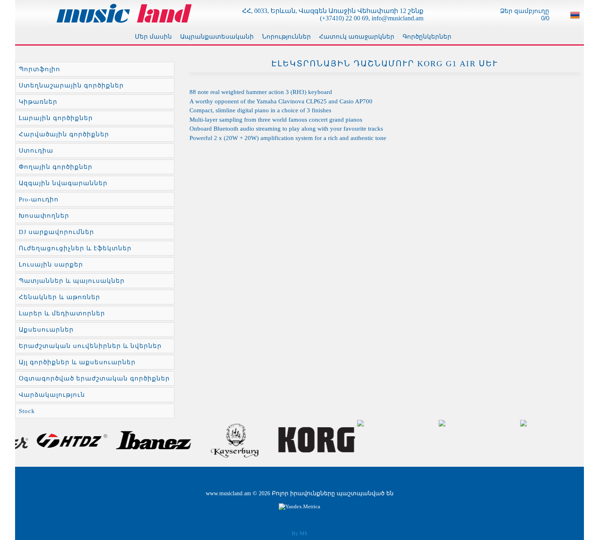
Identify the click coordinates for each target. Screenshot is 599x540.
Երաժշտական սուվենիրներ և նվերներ (90, 346)
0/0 (544, 18)
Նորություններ (286, 36)
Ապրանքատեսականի (217, 36)
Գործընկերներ (427, 36)
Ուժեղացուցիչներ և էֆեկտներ (75, 248)
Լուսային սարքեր (51, 264)
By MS (299, 533)
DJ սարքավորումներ (56, 232)
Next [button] (573, 440)
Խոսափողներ (44, 215)
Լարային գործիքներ (56, 118)
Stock (27, 411)
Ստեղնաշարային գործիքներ (71, 85)
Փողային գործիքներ (55, 167)
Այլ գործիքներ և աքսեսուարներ (77, 362)
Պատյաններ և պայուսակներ (72, 281)
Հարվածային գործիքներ (64, 134)
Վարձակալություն (52, 394)
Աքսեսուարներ (46, 329)
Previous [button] (26, 440)
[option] (56, 440)
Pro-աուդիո (39, 199)
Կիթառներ (38, 101)
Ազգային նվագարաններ (63, 183)
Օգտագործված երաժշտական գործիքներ (94, 378)
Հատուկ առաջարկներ (356, 36)
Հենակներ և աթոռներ (59, 297)
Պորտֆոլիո (39, 69)
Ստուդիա (36, 150)
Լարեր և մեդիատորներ (62, 313)
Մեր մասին (153, 36)
